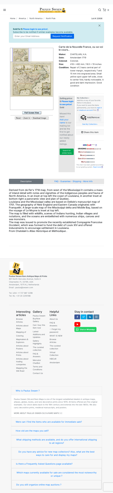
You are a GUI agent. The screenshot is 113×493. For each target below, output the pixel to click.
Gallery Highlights (37, 342)
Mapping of (21, 332)
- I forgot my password (55, 330)
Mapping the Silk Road (21, 369)
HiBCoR (53, 359)
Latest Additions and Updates (39, 334)
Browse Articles (19, 320)
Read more (97, 167)
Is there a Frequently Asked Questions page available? (44, 463)
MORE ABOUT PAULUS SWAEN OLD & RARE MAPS (36, 413)
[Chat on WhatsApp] (85, 329)
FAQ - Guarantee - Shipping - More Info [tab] (73, 181)
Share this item (91, 132)
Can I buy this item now (39, 326)
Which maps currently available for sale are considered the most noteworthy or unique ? (57, 474)
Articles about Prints (22, 353)
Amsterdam (55, 362)
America (22, 18)
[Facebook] (77, 316)
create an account (86, 110)
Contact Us (38, 373)
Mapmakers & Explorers (22, 340)
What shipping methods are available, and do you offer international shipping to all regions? (56, 441)
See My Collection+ (90, 124)
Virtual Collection (54, 353)
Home (12, 18)
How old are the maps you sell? (32, 430)
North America (35, 18)
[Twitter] (84, 316)
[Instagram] (96, 316)
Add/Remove (93, 117)
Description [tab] (26, 181)
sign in (99, 108)
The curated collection (38, 348)
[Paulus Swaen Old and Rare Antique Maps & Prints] (52, 10)
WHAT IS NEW (56, 336)
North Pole (50, 18)
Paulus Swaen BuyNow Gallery (39, 318)
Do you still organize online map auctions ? (38, 484)
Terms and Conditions (37, 368)
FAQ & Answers (36, 355)
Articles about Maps (22, 327)
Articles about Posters (22, 347)
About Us (54, 319)
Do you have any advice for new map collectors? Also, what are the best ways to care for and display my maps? (56, 453)
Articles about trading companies (22, 362)
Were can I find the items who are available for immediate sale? (49, 421)
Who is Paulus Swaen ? (28, 390)
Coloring (19, 336)
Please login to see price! (35, 29)
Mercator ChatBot (37, 361)
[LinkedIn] (90, 316)
